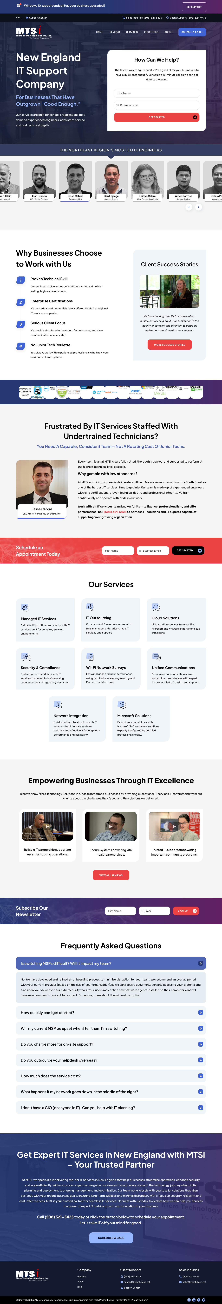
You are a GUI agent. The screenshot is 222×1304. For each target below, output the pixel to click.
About (168, 32)
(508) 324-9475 (197, 17)
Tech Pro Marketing (104, 1300)
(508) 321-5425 (153, 17)
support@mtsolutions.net (137, 1282)
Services (132, 32)
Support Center (38, 17)
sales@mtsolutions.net (194, 1282)
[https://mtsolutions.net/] (34, 32)
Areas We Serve (140, 1300)
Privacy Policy (123, 1300)
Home (99, 32)
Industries (151, 32)
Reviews (115, 32)
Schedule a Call (192, 32)
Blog (18, 17)
